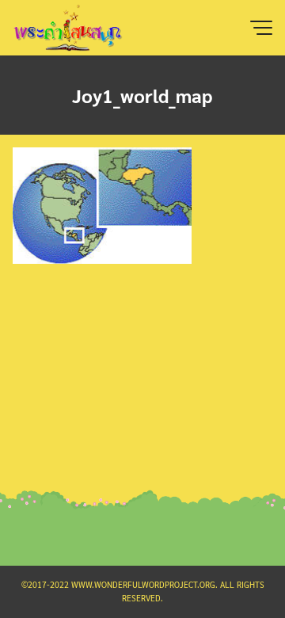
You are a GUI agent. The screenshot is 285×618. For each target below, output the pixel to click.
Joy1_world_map (142, 95)
